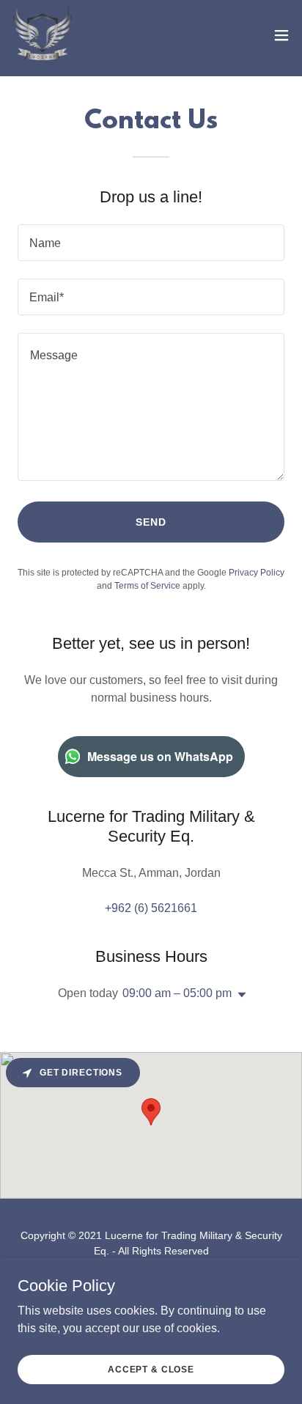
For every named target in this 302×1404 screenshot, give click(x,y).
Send (151, 522)
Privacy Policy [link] (256, 572)
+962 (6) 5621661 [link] (151, 908)
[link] (43, 35)
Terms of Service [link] (147, 586)
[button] (281, 35)
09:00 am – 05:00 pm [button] (177, 993)
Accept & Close (151, 1369)
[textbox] (151, 242)
